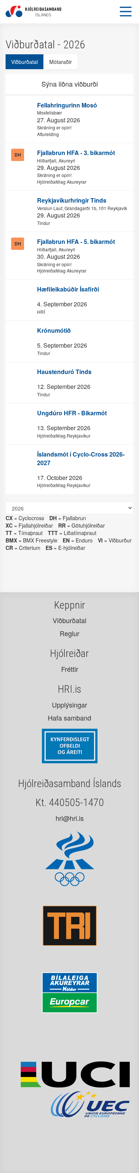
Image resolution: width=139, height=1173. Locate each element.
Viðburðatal (24, 61)
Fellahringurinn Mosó (67, 105)
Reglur (69, 633)
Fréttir (69, 669)
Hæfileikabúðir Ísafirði (68, 289)
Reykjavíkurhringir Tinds (71, 200)
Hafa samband (69, 717)
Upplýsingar (69, 704)
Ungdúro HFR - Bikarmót (72, 413)
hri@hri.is (70, 818)
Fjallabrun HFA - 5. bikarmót (76, 241)
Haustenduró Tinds (64, 371)
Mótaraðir (60, 61)
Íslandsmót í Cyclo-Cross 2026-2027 (81, 458)
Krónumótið (54, 330)
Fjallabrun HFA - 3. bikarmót (76, 152)
